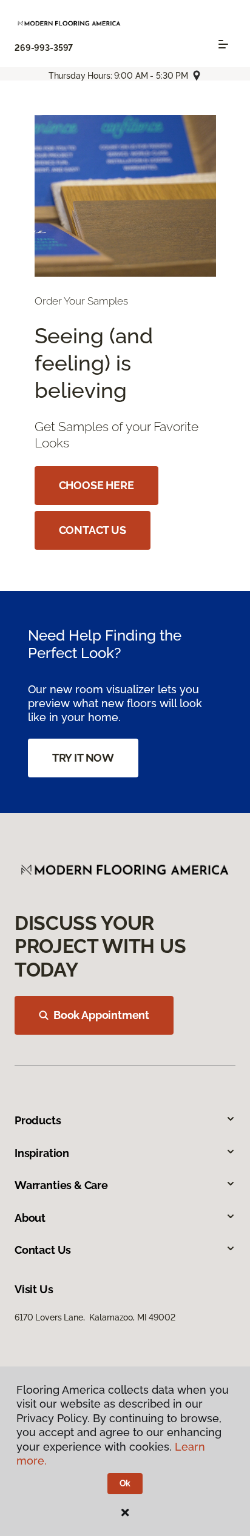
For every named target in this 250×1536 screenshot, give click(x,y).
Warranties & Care (61, 1185)
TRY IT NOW (83, 757)
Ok (125, 1483)
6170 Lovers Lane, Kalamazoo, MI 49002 (95, 1317)
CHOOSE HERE (96, 485)
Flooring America (48, 103)
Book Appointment (101, 1015)
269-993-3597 (44, 48)
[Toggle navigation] (223, 44)
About (30, 1217)
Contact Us (43, 1250)
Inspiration (42, 1153)
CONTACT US (92, 530)
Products (38, 1120)
